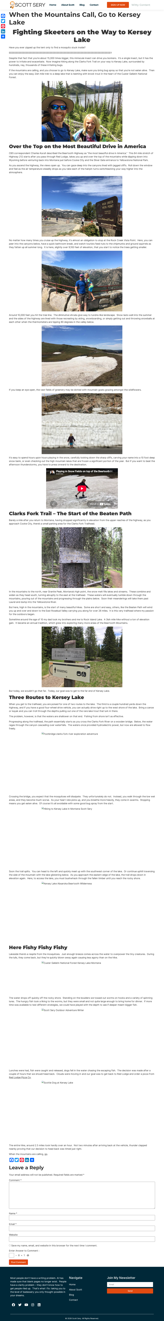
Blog (82, 4)
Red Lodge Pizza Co (20, 1077)
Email (13, 1224)
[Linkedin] (39, 1304)
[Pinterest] (3, 26)
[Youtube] (26, 1304)
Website (13, 1235)
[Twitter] (20, 1304)
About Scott (67, 4)
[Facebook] (13, 1304)
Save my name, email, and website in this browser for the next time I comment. (54, 1245)
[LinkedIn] (3, 31)
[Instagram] (32, 1304)
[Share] (3, 36)
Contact (94, 4)
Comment (15, 1180)
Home (52, 4)
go (45, 1154)
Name (13, 1213)
